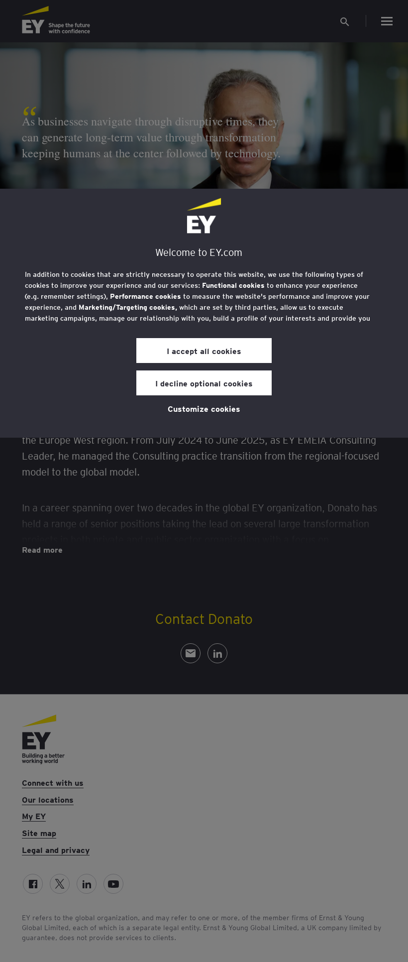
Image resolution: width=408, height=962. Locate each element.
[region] (204, 313)
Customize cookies (204, 408)
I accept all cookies (204, 350)
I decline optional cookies (204, 382)
